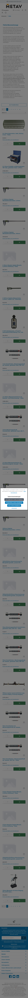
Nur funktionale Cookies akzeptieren (14, 499)
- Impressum (14, 508)
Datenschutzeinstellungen (14, 496)
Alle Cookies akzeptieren (14, 505)
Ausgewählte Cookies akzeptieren (14, 502)
